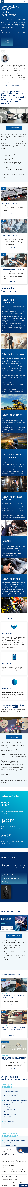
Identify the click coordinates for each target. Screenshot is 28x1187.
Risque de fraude (8, 1119)
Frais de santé (7, 1143)
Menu (25, 1)
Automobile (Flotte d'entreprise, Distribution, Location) (12, 1094)
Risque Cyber (7, 1116)
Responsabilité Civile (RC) (11, 1114)
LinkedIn (7, 882)
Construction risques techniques (12, 1098)
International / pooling (10, 1145)
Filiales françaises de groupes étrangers (14, 1140)
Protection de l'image (9, 1109)
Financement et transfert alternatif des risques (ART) (14, 1103)
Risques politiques (9, 1121)
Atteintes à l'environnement (11, 1091)
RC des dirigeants (8, 1111)
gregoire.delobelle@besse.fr (12, 878)
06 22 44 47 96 (8, 874)
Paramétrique (7, 1107)
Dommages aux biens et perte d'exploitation (15, 1100)
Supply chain (7, 1124)
